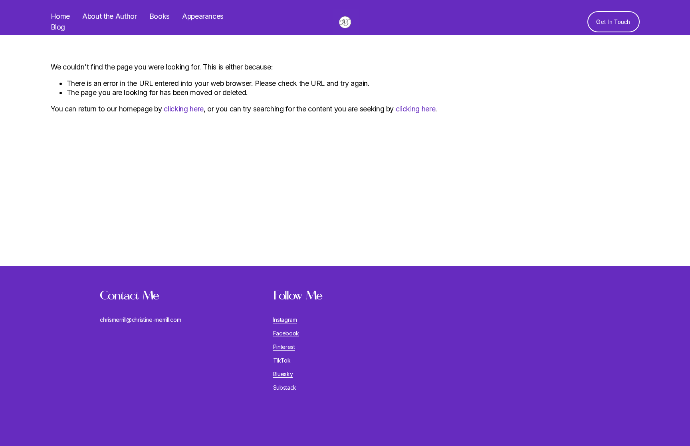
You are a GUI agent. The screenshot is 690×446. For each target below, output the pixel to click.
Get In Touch (613, 22)
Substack (284, 388)
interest (285, 347)
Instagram (285, 320)
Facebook (286, 333)
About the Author (109, 16)
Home (60, 16)
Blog (58, 27)
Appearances (203, 16)
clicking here (183, 109)
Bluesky (283, 374)
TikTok (282, 360)
